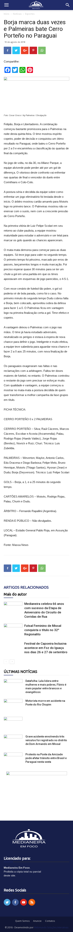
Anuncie (37, 921)
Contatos (50, 921)
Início (6, 13)
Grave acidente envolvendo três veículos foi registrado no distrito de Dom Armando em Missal (46, 740)
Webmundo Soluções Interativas (51, 927)
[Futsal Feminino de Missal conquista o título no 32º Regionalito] (13, 630)
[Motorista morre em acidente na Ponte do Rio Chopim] (13, 705)
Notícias (17, 13)
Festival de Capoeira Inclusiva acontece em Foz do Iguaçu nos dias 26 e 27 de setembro (45, 648)
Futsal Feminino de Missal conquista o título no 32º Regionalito (42, 630)
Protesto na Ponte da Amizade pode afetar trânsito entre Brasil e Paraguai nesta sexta (46, 758)
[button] (68, 5)
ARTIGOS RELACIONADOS (26, 587)
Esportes (29, 13)
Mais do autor (15, 594)
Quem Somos (22, 921)
